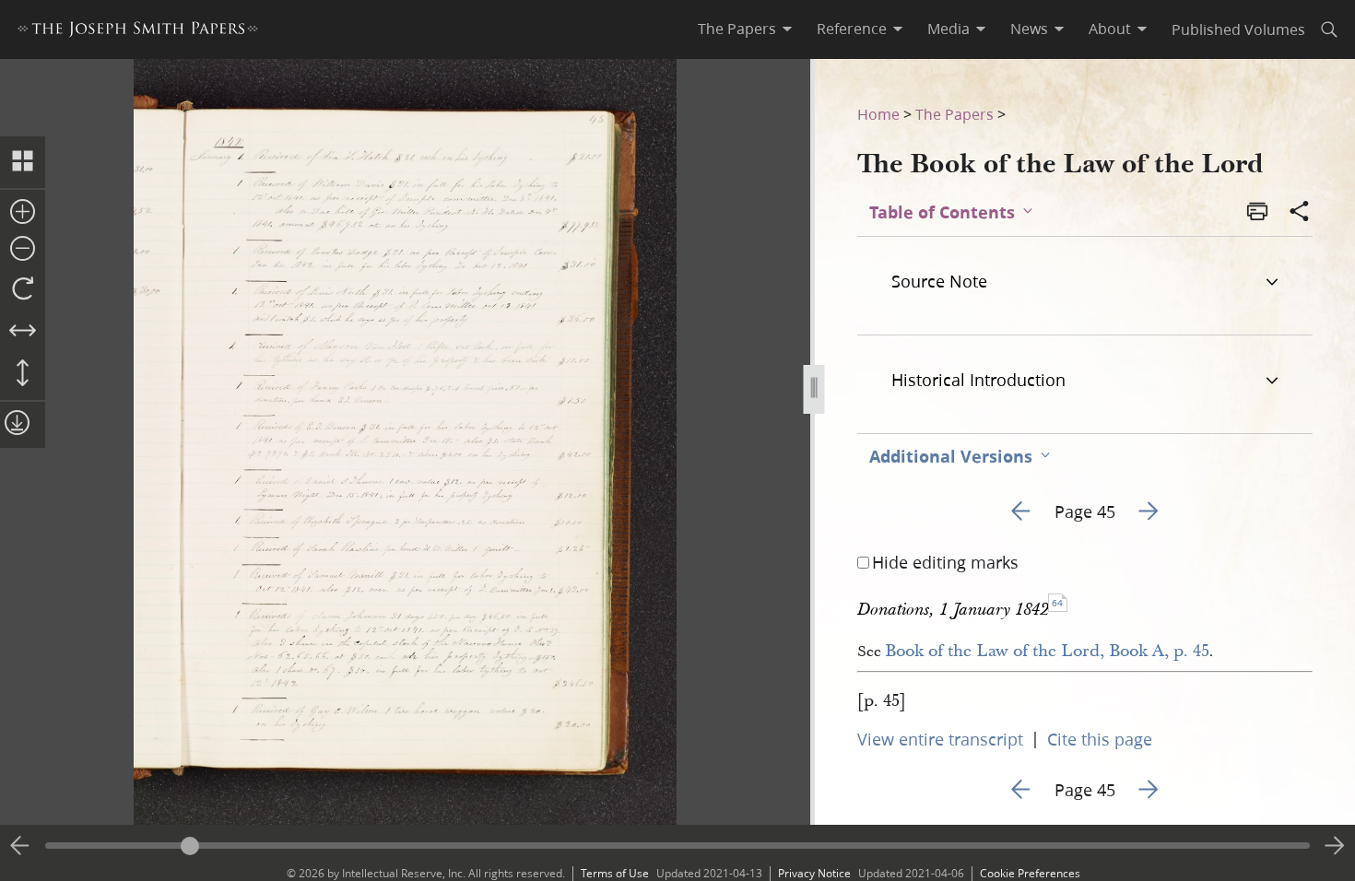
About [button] (1110, 28)
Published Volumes (1238, 29)
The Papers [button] (737, 28)
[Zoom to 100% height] (23, 374)
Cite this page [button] (1099, 739)
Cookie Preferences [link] (1030, 873)
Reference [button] (852, 28)
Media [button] (948, 28)
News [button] (1029, 28)
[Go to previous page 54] (20, 846)
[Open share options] (1300, 213)
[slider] (677, 845)
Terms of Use (615, 873)
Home (878, 113)
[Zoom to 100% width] (23, 331)
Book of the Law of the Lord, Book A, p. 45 (1047, 651)
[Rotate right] (23, 289)
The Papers (954, 113)
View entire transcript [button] (940, 739)
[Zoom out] (23, 249)
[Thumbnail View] (23, 162)
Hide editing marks (945, 562)
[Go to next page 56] (1334, 846)
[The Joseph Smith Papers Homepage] (138, 31)
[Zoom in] (23, 213)
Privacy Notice (814, 873)
